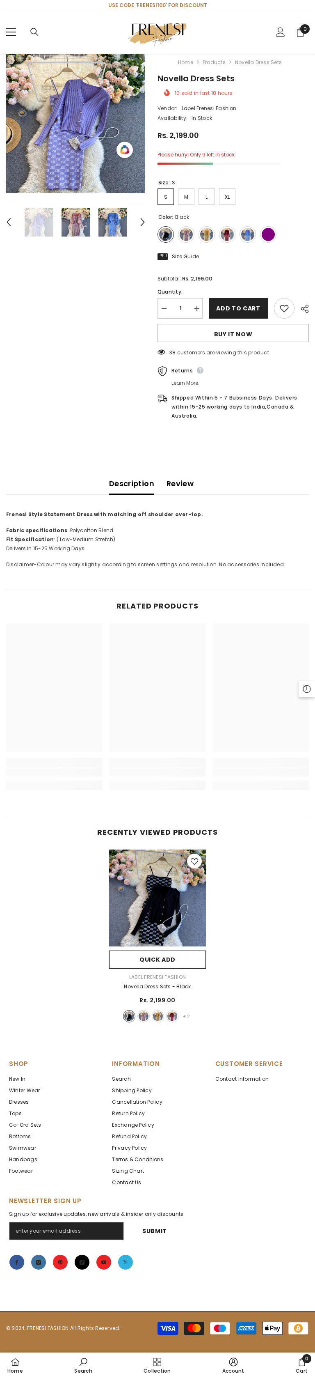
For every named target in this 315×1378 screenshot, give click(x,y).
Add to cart (238, 308)
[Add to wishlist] (284, 308)
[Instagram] (38, 1262)
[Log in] (280, 32)
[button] (8, 222)
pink (143, 1016)
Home (185, 62)
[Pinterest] (60, 1262)
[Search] (34, 32)
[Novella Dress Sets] (157, 898)
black (129, 1016)
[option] (75, 123)
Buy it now (233, 334)
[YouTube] (104, 1262)
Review (180, 483)
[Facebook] (17, 1262)
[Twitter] (125, 1262)
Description (131, 483)
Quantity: (170, 291)
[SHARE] (301, 309)
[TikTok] (82, 1262)
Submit (154, 1231)
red (172, 1016)
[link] (54, 771)
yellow (158, 1016)
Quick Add (157, 959)
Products (214, 62)
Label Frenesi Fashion (209, 108)
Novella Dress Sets (157, 986)
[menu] (11, 32)
